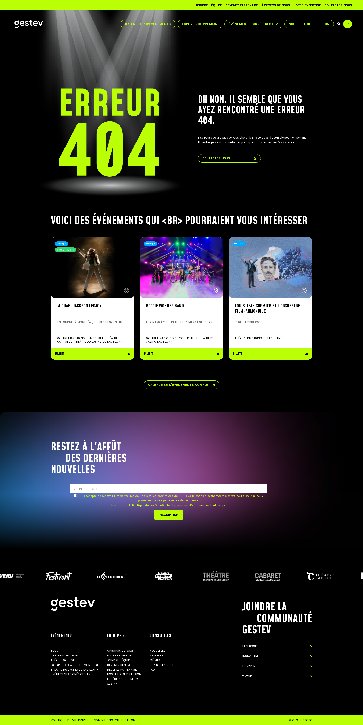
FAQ (152, 669)
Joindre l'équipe (209, 5)
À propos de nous (275, 5)
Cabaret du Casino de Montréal (75, 665)
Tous (54, 650)
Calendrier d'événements (148, 24)
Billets (60, 353)
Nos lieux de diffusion (309, 24)
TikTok (247, 676)
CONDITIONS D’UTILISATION (114, 720)
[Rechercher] (339, 24)
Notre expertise (307, 5)
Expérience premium (200, 24)
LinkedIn (248, 666)
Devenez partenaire (241, 5)
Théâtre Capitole (63, 660)
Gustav (112, 683)
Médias (155, 660)
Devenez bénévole (120, 665)
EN (348, 24)
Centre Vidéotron (64, 655)
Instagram (250, 656)
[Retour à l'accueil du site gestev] (29, 24)
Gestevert (157, 655)
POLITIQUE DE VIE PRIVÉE (70, 720)
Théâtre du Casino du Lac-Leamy (74, 669)
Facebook (249, 646)
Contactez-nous (338, 5)
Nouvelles (157, 650)
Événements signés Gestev (253, 24)
